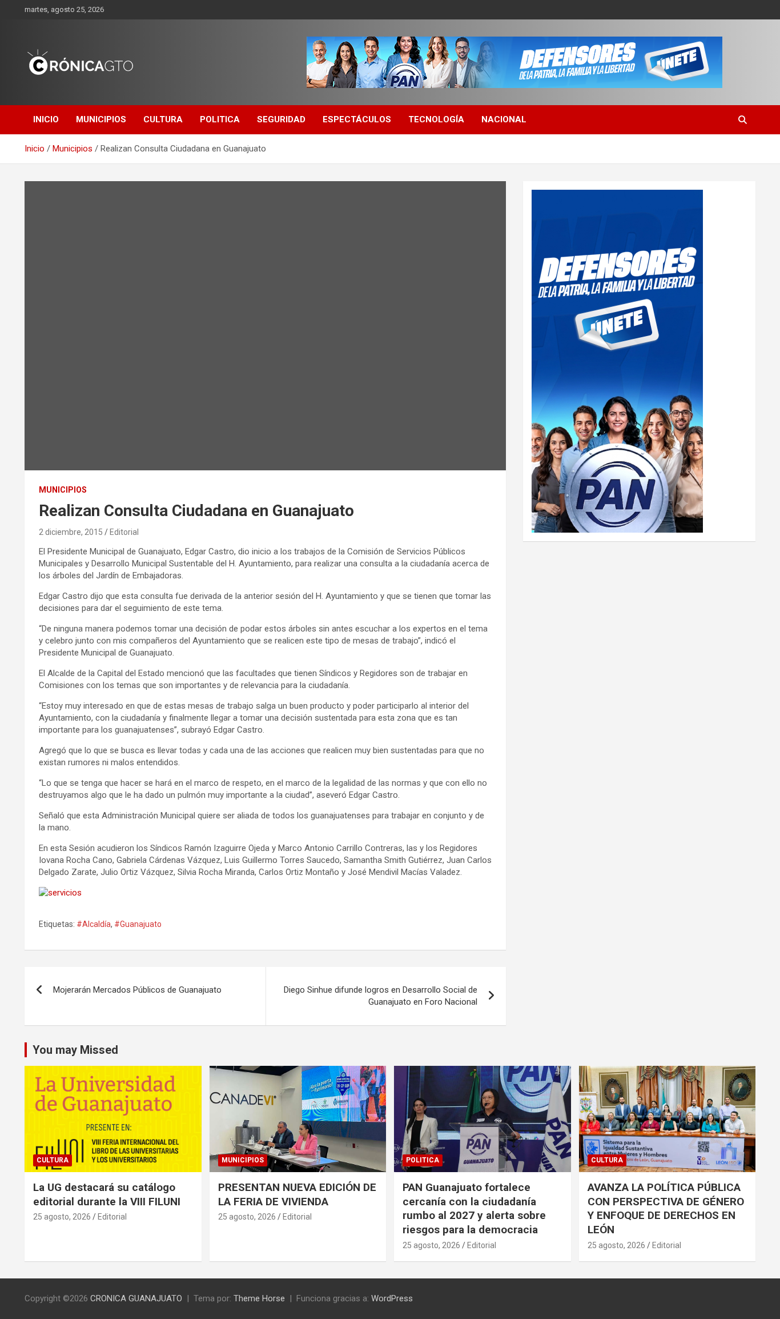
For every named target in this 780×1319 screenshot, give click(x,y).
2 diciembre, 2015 (71, 532)
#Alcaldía (94, 924)
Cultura (163, 119)
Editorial (124, 532)
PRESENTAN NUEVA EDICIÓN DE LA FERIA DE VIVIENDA (297, 1194)
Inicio (46, 119)
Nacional (503, 119)
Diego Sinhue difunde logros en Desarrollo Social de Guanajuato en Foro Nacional (380, 996)
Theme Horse (259, 1298)
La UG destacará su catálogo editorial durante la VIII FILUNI (106, 1194)
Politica (220, 119)
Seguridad (281, 119)
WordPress (392, 1298)
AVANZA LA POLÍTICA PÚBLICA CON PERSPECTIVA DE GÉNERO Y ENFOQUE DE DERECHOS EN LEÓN (666, 1208)
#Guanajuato (138, 924)
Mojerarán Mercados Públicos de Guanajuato (137, 990)
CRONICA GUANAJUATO (136, 1298)
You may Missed (75, 1050)
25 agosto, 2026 (62, 1216)
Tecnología (436, 119)
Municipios (101, 119)
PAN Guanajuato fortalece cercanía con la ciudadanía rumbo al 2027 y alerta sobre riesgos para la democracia (474, 1208)
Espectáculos (357, 119)
